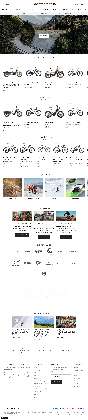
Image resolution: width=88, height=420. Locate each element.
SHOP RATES (44, 237)
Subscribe (56, 381)
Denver (76, 381)
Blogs (35, 397)
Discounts (36, 375)
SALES (73, 9)
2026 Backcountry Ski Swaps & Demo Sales (21, 332)
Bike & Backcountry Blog (44, 314)
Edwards (76, 373)
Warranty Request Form (40, 383)
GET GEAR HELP (22, 235)
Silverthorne (77, 386)
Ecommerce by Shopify (11, 413)
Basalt (75, 375)
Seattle (76, 383)
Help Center (37, 370)
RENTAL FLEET (66, 237)
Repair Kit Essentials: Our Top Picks (65, 332)
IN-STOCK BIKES (44, 58)
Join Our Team (37, 386)
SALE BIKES (44, 137)
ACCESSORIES (29, 9)
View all (44, 60)
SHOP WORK (64, 9)
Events (35, 394)
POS (23, 412)
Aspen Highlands (79, 370)
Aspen (76, 367)
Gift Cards (36, 373)
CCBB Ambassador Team (41, 389)
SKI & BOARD (81, 9)
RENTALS (54, 9)
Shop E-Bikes (44, 97)
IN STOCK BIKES (7, 9)
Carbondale (77, 378)
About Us (36, 367)
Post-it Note (37, 391)
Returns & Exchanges (39, 381)
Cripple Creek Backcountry (14, 412)
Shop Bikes (44, 35)
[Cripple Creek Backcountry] (44, 4)
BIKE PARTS (19, 9)
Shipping (36, 378)
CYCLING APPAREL (43, 9)
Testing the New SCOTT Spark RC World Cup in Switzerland (42, 333)
